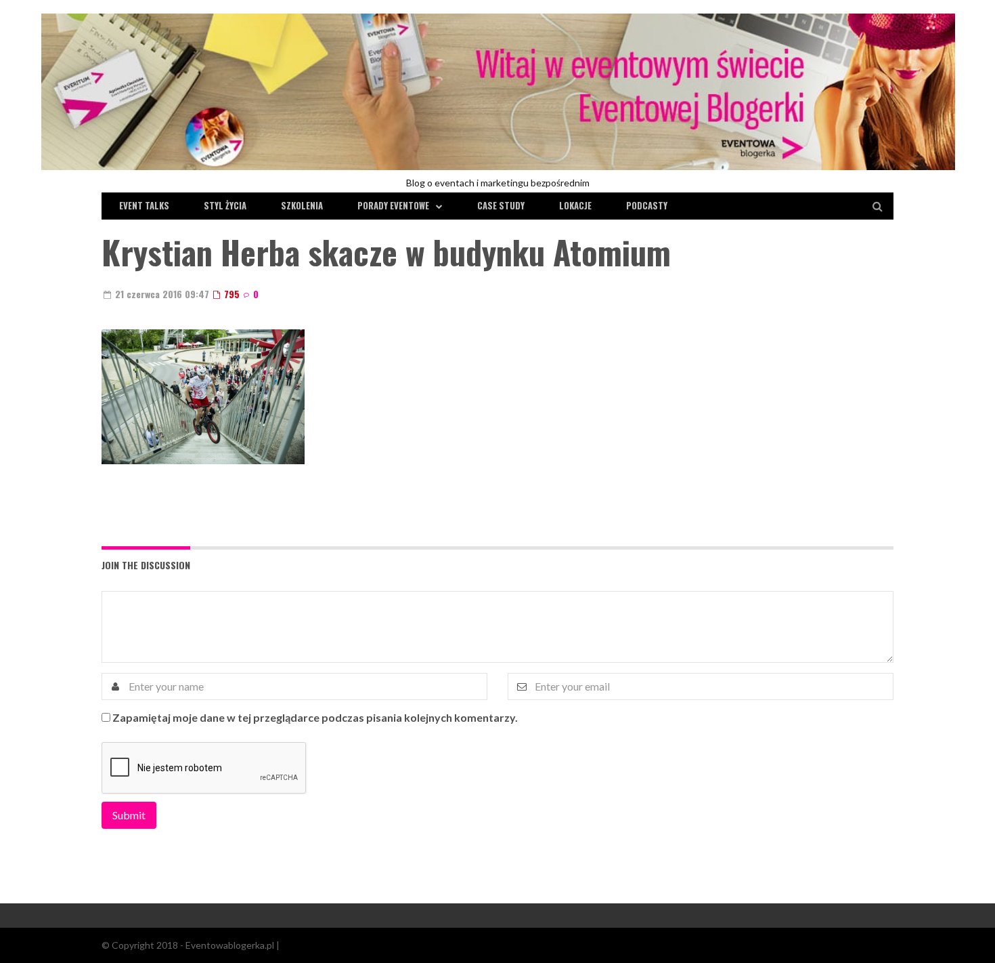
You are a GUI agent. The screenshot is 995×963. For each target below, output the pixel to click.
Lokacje (575, 205)
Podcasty (646, 205)
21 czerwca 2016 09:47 (160, 294)
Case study (501, 205)
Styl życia (225, 205)
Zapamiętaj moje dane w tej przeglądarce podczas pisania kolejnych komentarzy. (315, 717)
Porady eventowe (393, 205)
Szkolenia (302, 205)
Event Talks (144, 205)
